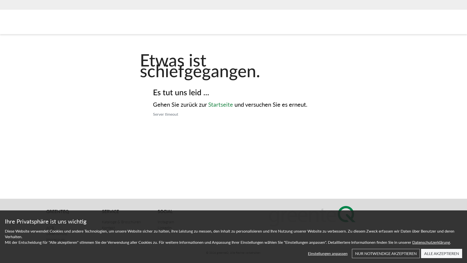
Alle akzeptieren (441, 253)
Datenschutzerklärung (431, 242)
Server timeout (165, 114)
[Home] (69, 23)
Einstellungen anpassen (328, 253)
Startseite (220, 104)
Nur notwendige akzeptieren (386, 253)
